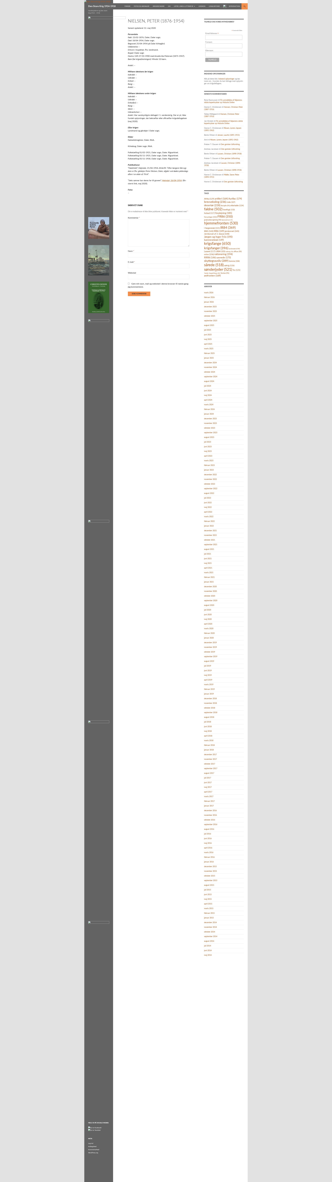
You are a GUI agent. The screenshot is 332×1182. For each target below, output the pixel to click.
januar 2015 (209, 918)
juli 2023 (207, 442)
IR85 (208, 231)
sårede (214, 265)
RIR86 (210, 258)
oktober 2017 (209, 764)
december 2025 (210, 307)
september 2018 (210, 713)
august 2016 (209, 829)
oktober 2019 (209, 652)
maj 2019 (208, 675)
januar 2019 (209, 694)
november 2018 (210, 703)
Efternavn (209, 50)
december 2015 (210, 866)
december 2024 (210, 363)
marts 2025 (208, 349)
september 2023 (210, 433)
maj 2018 (208, 731)
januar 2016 (209, 862)
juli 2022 (207, 498)
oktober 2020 (209, 596)
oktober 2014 (209, 932)
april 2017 (208, 792)
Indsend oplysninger (226, 79)
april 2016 (208, 848)
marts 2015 (208, 908)
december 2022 (210, 475)
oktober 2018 (209, 708)
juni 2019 (208, 671)
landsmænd (234, 248)
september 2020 (210, 601)
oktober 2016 (209, 820)
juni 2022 (208, 503)
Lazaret (209, 251)
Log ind (90, 1143)
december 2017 (210, 755)
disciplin (225, 206)
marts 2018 (208, 741)
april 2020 (208, 624)
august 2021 (209, 549)
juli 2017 (207, 778)
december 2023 (210, 419)
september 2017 (210, 769)
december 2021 (210, 531)
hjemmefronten (221, 223)
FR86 (225, 216)
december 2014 (210, 922)
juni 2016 (208, 838)
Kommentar (134, 218)
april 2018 (208, 736)
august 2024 (209, 381)
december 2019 (210, 643)
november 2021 (210, 535)
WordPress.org (93, 1152)
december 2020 (210, 587)
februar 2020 (209, 633)
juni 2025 (208, 335)
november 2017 (210, 759)
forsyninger (210, 217)
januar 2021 (209, 582)
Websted (132, 273)
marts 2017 (208, 797)
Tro (236, 270)
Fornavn (208, 42)
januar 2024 (209, 414)
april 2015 (208, 904)
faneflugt (229, 210)
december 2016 (210, 810)
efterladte (237, 206)
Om (169, 6)
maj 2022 (208, 507)
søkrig (229, 266)
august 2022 (209, 493)
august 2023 (209, 437)
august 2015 (209, 885)
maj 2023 (208, 451)
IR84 (228, 227)
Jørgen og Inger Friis (218, 237)
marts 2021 (208, 573)
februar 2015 (209, 913)
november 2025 (210, 311)
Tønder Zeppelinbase (212, 273)
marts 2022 (208, 517)
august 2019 (209, 661)
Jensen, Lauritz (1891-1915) (228, 135)
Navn (131, 251)
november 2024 (210, 367)
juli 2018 (207, 722)
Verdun (225, 273)
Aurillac (235, 199)
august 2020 (209, 605)
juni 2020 (208, 615)
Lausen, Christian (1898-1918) (229, 154)
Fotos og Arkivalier (141, 6)
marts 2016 (208, 852)
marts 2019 (208, 685)
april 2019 (208, 680)
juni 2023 (208, 447)
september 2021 (210, 545)
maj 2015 (208, 899)
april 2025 (208, 344)
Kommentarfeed (93, 1149)
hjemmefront (227, 220)
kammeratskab (214, 240)
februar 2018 (209, 745)
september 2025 (210, 321)
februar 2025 (209, 353)
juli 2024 (207, 386)
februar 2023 (209, 465)
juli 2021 (207, 554)
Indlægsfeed (92, 1146)
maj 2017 (208, 787)
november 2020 (210, 591)
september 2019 (210, 657)
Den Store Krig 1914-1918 (102, 6)
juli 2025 (207, 330)
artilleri (221, 199)
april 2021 (208, 568)
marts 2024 (208, 405)
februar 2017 (209, 801)
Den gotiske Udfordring (230, 144)
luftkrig (229, 251)
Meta (90, 1138)
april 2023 (208, 456)
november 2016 (210, 815)
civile (231, 202)
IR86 (219, 231)
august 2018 (209, 717)
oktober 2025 (209, 316)
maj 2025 (208, 339)
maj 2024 (208, 395)
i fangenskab (212, 228)
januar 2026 (209, 302)
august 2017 (209, 773)
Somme (234, 261)
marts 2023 (208, 461)
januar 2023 (209, 470)
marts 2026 (208, 293)
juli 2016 (207, 834)
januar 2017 (209, 806)
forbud (209, 213)
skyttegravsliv (216, 260)
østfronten (212, 276)
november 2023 (210, 423)
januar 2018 (209, 750)
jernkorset (232, 231)
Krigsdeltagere (158, 6)
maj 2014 (208, 955)
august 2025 (209, 325)
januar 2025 (209, 358)
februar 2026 (209, 297)
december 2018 (210, 699)
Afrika (209, 199)
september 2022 (210, 489)
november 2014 (210, 927)
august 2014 (209, 941)
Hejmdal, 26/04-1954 (172, 180)
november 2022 (210, 479)
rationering (223, 254)
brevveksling (215, 202)
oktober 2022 (209, 484)
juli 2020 (207, 610)
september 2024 (210, 377)
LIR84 (220, 251)
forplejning (223, 213)
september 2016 (210, 824)
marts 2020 (208, 629)
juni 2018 (208, 727)
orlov (209, 254)
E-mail (131, 262)
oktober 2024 (209, 372)
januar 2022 (209, 526)
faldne (213, 209)
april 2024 (208, 400)
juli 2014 (207, 946)
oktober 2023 (209, 428)
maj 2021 (208, 563)
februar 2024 (209, 409)
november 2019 (210, 647)
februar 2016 (209, 857)
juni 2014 (208, 950)
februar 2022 (209, 521)
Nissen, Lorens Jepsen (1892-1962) (224, 140)
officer (238, 251)
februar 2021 (209, 577)
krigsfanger (216, 248)
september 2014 (210, 936)
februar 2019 (209, 689)
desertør (212, 205)
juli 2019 (207, 666)
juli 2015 (207, 890)
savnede (223, 257)
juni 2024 (208, 391)
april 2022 (208, 512)
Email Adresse (212, 33)
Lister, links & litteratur (183, 6)
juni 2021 (208, 559)
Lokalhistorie (214, 6)
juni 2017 (208, 783)
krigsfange (217, 244)
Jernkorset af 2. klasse (216, 234)
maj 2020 (208, 619)
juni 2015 (208, 894)
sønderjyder (218, 269)
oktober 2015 (209, 876)
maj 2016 (208, 843)
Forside (127, 6)
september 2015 (210, 880)
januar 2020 (209, 638)
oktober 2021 (209, 540)
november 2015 (210, 871)
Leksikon (202, 6)
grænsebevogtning (212, 220)
